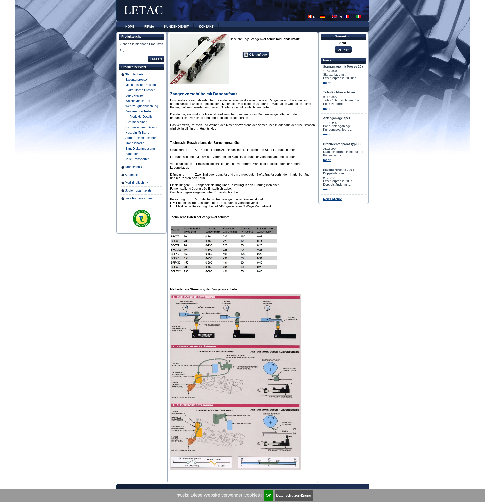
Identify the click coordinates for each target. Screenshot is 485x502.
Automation (132, 175)
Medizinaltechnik (136, 182)
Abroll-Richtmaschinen (141, 138)
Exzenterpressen (137, 79)
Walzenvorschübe (137, 101)
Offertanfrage (258, 54)
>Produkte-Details (140, 116)
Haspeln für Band (137, 132)
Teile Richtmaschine (139, 198)
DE (315, 17)
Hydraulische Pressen (140, 90)
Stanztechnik (134, 74)
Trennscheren (134, 143)
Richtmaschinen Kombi (141, 127)
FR (351, 17)
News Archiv (332, 199)
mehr (327, 83)
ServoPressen (135, 95)
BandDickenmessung (140, 148)
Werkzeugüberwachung (141, 106)
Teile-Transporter (137, 159)
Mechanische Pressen (140, 85)
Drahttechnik (133, 167)
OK (268, 495)
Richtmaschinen (136, 122)
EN (339, 17)
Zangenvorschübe (138, 111)
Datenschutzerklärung (293, 495)
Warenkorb (343, 36)
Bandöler (131, 154)
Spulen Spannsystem (139, 190)
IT (362, 17)
